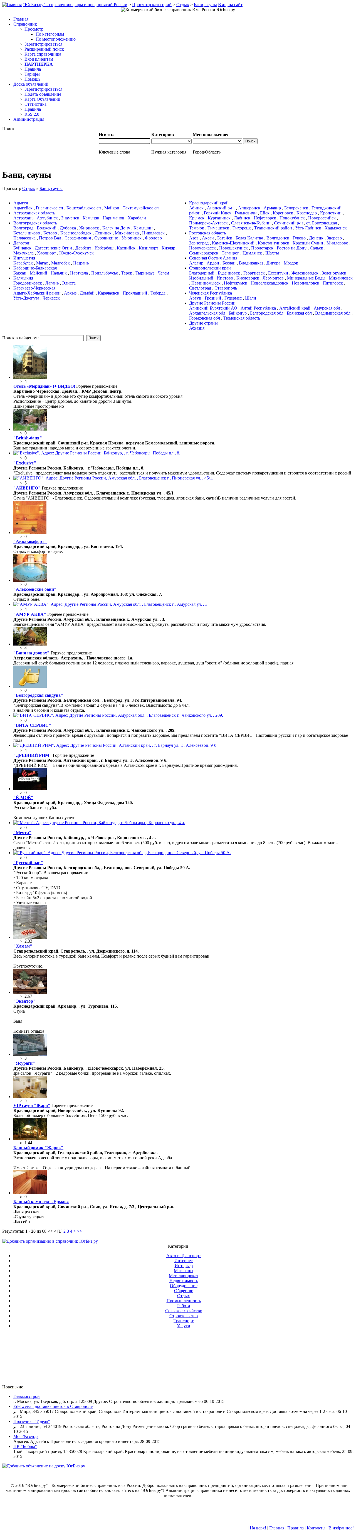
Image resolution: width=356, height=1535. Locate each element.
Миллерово (337, 243)
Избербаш (104, 248)
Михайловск (341, 278)
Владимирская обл (332, 313)
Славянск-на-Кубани (251, 223)
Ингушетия (24, 258)
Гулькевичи (246, 213)
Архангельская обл (207, 313)
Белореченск (296, 208)
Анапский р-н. (221, 208)
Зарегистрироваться (43, 44)
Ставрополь (225, 288)
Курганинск (219, 218)
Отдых (182, 4)
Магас (42, 263)
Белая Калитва (249, 238)
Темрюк (196, 228)
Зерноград (199, 243)
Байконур (238, 313)
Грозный (213, 298)
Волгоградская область (35, 223)
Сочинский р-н (288, 223)
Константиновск (273, 243)
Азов (194, 238)
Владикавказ (251, 263)
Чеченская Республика (210, 293)
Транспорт (184, 1320)
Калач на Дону (116, 228)
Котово (50, 233)
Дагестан (22, 243)
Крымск (196, 218)
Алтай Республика (258, 308)
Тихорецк (242, 228)
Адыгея (20, 203)
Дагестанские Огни (53, 248)
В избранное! (341, 1528)
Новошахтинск (233, 248)
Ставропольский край (210, 268)
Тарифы (32, 74)
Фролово (153, 238)
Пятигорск (333, 283)
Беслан (229, 263)
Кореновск (283, 213)
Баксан (19, 273)
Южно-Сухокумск (76, 253)
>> (79, 1231)
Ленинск (103, 233)
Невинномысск (206, 283)
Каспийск (126, 248)
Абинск (196, 208)
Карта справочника (42, 54)
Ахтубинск (47, 218)
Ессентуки (278, 273)
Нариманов (113, 218)
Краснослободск (76, 233)
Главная (276, 1528)
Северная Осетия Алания (213, 258)
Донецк (316, 238)
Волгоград (23, 228)
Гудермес (233, 298)
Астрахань (23, 218)
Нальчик (59, 273)
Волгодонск (277, 238)
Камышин (143, 228)
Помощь (32, 79)
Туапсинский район (273, 228)
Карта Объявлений (42, 99)
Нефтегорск (265, 218)
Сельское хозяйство (183, 1310)
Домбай (87, 293)
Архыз (70, 293)
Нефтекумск (235, 283)
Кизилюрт (148, 248)
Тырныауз (144, 273)
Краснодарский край (209, 203)
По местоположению (56, 39)
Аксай (208, 238)
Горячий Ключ (217, 213)
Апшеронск (249, 208)
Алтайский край (294, 308)
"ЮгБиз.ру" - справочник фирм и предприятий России (75, 4)
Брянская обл (299, 313)
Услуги (183, 1325)
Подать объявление (42, 94)
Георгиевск (254, 273)
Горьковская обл (204, 318)
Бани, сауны (205, 4)
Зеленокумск (334, 273)
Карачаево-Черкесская (34, 288)
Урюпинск (132, 238)
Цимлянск (252, 253)
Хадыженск (336, 228)
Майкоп (111, 208)
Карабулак (23, 263)
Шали (250, 298)
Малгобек (60, 263)
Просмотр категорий (152, 4)
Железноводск (304, 273)
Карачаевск (108, 293)
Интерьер (184, 1265)
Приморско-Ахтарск (208, 223)
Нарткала (79, 273)
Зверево (334, 238)
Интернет (183, 1260)
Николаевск (153, 233)
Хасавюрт (46, 253)
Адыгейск (23, 208)
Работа (183, 1305)
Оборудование (183, 1285)
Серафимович (78, 238)
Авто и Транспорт (183, 1255)
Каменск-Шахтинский (233, 243)
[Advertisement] (178, 1359)
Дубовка (68, 228)
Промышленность (184, 1300)
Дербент (83, 248)
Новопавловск (305, 283)
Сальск (316, 248)
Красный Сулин (308, 243)
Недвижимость (183, 1280)
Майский (38, 273)
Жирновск (89, 228)
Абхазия (196, 328)
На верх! (258, 1528)
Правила (32, 69)
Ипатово (225, 278)
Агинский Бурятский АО (213, 308)
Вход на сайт (230, 4)
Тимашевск (218, 228)
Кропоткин (331, 213)
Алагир (196, 263)
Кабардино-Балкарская (35, 268)
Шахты (272, 253)
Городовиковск (27, 283)
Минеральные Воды (306, 278)
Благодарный (201, 273)
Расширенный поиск (44, 49)
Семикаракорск (203, 253)
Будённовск (229, 273)
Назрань (81, 263)
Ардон (213, 263)
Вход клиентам (38, 59)
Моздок (291, 263)
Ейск (265, 213)
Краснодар (306, 213)
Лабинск (242, 218)
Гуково (299, 238)
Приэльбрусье (104, 273)
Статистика (35, 104)
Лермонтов (273, 278)
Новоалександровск (269, 283)
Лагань (52, 283)
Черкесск (51, 298)
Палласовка (24, 238)
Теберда (157, 293)
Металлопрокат (183, 1275)
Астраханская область (34, 213)
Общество (183, 1290)
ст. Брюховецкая (321, 223)
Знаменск (70, 218)
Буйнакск (22, 248)
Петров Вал (50, 238)
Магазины (183, 1270)
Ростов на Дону (291, 248)
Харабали (137, 218)
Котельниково (26, 233)
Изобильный (201, 278)
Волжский (46, 228)
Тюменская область (241, 318)
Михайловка (127, 233)
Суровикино (106, 238)
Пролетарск (262, 248)
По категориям (50, 34)
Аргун (195, 298)
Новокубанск (292, 218)
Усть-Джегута (26, 298)
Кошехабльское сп (83, 208)
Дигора (273, 263)
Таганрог (230, 253)
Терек (126, 273)
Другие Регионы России (212, 303)
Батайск (224, 238)
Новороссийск (322, 218)
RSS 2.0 (31, 114)
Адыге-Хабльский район (37, 293)
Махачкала (23, 253)
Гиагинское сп (49, 208)
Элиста (69, 283)
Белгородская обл (266, 313)
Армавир (272, 208)
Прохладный (135, 293)
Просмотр (33, 29)
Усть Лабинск (308, 228)
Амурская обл (327, 308)
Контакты (316, 1528)
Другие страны (203, 323)
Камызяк (91, 218)
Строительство (183, 1315)
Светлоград (200, 288)
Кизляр (168, 248)
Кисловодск (247, 278)
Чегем (163, 273)
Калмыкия (23, 278)
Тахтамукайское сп (141, 208)
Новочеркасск (202, 248)
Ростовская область (207, 233)
